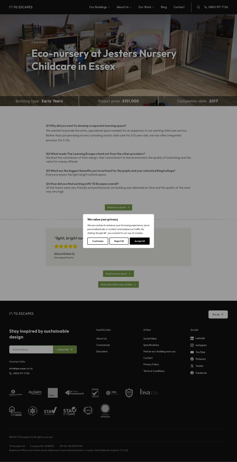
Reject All (119, 241)
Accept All (140, 241)
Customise (97, 241)
